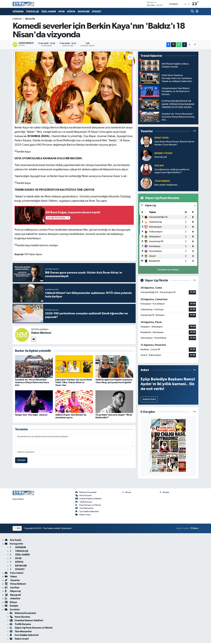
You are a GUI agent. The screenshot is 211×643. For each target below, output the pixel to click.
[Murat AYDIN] (146, 141)
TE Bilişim (194, 528)
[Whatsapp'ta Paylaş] (178, 44)
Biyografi (15, 595)
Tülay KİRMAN (162, 181)
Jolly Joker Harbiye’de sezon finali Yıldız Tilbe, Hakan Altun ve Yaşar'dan (73, 382)
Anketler (15, 598)
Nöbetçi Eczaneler (88, 492)
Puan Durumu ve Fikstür (90, 505)
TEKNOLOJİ (32, 11)
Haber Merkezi (41, 332)
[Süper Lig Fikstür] (194, 280)
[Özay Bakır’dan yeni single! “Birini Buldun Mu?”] (114, 401)
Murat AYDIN (161, 138)
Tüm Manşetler (86, 508)
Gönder (21, 460)
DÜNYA (71, 11)
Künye (128, 492)
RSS (18, 528)
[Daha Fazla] (184, 44)
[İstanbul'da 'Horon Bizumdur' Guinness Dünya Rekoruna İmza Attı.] (34, 366)
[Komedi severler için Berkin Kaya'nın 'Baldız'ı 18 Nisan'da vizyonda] (74, 88)
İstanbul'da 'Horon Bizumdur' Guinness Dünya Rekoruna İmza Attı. (32, 382)
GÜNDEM (18, 11)
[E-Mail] (33, 339)
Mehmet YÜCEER (163, 153)
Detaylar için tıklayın (168, 269)
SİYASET (96, 11)
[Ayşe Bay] (146, 169)
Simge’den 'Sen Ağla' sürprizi (31, 415)
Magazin (30, 19)
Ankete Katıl (149, 399)
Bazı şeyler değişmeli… (166, 185)
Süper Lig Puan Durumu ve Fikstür (34, 628)
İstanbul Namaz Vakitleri (90, 499)
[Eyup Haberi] (23, 4)
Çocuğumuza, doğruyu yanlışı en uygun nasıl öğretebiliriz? (171, 171)
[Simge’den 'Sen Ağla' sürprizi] (34, 401)
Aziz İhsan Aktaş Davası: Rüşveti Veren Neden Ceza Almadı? (174, 143)
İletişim (166, 492)
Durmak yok (160, 157)
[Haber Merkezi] (22, 335)
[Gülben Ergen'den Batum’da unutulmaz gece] (74, 401)
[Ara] (192, 11)
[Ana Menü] (196, 11)
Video (13, 576)
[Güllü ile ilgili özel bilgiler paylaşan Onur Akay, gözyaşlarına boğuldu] (114, 366)
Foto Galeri (16, 573)
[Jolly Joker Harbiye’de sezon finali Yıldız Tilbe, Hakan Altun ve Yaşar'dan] (74, 366)
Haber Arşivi (85, 515)
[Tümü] (194, 131)
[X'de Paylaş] (173, 44)
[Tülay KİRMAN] (146, 183)
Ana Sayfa (15, 540)
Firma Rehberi (18, 584)
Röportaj (15, 591)
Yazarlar (15, 580)
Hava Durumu (85, 495)
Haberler (17, 19)
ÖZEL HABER (48, 11)
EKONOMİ (83, 11)
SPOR (61, 11)
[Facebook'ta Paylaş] (168, 44)
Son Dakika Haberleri (89, 511)
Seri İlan (14, 587)
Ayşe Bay (159, 166)
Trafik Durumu (85, 502)
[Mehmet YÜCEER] (146, 155)
